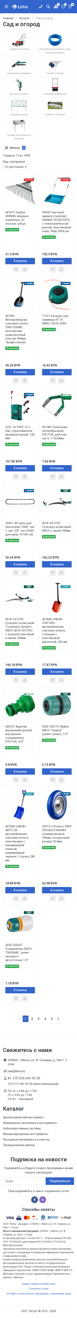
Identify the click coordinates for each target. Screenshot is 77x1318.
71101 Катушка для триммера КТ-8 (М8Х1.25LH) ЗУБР (55, 319)
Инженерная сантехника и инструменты (30, 1123)
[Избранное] (63, 6)
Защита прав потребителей (38, 1283)
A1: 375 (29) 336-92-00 (24, 1078)
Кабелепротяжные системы (22, 1128)
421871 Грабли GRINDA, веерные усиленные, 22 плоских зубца (17, 218)
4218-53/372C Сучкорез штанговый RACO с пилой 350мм (56, 526)
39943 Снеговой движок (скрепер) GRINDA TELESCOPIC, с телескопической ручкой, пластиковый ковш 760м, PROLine (56, 222)
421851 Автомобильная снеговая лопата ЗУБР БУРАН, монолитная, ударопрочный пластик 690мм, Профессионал (16, 329)
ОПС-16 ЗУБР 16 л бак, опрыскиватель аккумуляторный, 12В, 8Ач (20, 432)
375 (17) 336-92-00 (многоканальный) (33, 1084)
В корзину (20, 260)
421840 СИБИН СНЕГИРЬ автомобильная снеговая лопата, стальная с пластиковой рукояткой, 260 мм (54, 630)
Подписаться (60, 1181)
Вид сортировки (14, 161)
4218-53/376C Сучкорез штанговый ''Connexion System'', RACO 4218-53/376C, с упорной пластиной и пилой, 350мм (19, 628)
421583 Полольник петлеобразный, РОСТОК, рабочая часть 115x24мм (55, 432)
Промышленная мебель (19, 1145)
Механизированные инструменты (25, 1134)
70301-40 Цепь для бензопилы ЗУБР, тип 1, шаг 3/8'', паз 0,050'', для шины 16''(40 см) (20, 528)
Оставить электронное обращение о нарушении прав (38, 1293)
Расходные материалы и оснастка (26, 1139)
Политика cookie (39, 1288)
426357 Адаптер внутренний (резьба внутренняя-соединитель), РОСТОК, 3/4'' (18, 734)
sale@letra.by (16, 1071)
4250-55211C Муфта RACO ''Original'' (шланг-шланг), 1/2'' (55, 730)
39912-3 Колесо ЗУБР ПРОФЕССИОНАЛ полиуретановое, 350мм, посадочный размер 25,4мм (57, 834)
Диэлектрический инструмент (23, 1117)
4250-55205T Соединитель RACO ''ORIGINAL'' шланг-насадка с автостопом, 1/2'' (18, 952)
